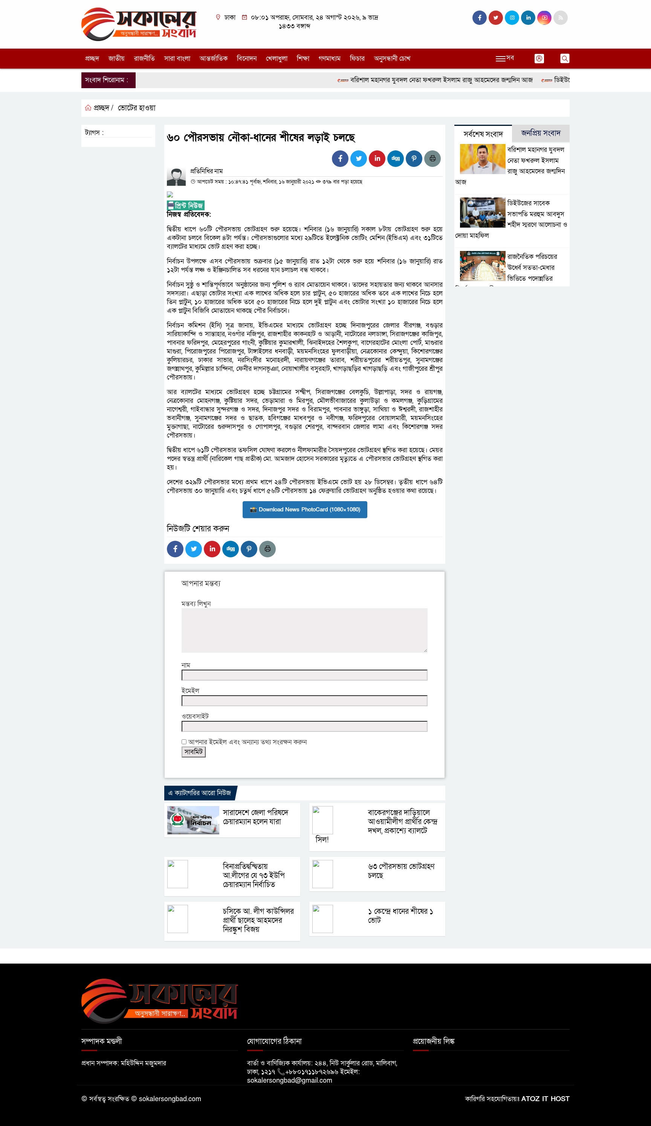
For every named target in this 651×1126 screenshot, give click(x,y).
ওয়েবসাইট (195, 716)
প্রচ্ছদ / (102, 108)
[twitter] (496, 18)
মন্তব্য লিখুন (196, 604)
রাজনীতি (144, 58)
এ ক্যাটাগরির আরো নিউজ (199, 793)
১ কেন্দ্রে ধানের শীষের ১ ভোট (401, 916)
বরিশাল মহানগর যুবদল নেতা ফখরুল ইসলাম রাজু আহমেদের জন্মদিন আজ (425, 80)
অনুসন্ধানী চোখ (392, 58)
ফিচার (357, 58)
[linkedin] (528, 18)
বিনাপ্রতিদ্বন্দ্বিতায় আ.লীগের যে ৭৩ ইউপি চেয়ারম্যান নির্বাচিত (254, 876)
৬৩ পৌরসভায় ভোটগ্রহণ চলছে (401, 871)
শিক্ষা (303, 58)
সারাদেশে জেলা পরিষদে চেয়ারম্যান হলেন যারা (255, 817)
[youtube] (544, 18)
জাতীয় (116, 58)
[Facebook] (340, 158)
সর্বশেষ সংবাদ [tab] (483, 134)
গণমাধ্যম (330, 58)
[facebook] (479, 18)
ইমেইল (190, 691)
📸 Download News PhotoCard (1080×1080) (305, 509)
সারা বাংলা (177, 58)
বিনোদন (247, 58)
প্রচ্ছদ (92, 58)
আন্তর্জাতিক (214, 58)
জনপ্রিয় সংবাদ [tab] (541, 133)
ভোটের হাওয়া (137, 108)
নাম (186, 665)
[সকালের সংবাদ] (139, 24)
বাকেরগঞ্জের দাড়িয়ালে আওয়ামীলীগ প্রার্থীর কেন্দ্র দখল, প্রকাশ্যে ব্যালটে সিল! (376, 826)
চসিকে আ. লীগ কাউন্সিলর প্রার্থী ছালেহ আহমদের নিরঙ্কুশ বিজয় (258, 921)
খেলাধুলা (276, 58)
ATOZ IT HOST (545, 1099)
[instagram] (512, 18)
